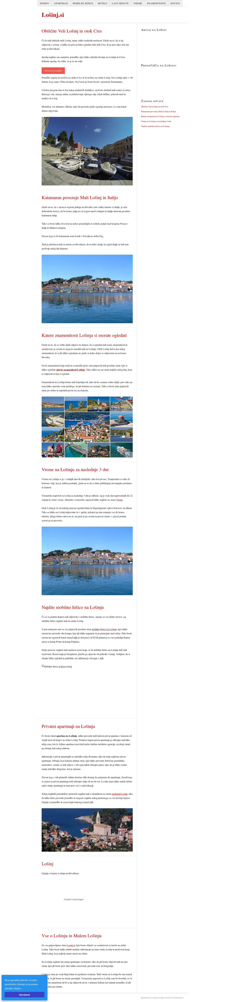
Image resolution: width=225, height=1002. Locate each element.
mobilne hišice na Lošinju (104, 629)
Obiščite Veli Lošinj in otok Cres (154, 106)
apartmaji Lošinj (119, 793)
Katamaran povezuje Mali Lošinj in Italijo (158, 111)
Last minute (120, 3)
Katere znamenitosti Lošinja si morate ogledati (160, 116)
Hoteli (102, 3)
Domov (44, 3)
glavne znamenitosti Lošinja (70, 369)
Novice (175, 3)
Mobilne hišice (83, 3)
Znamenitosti (156, 3)
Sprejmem (24, 994)
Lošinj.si (53, 14)
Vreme (137, 3)
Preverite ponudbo (53, 70)
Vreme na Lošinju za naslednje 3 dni (156, 121)
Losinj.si (71, 945)
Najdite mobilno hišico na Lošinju (155, 126)
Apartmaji (61, 3)
